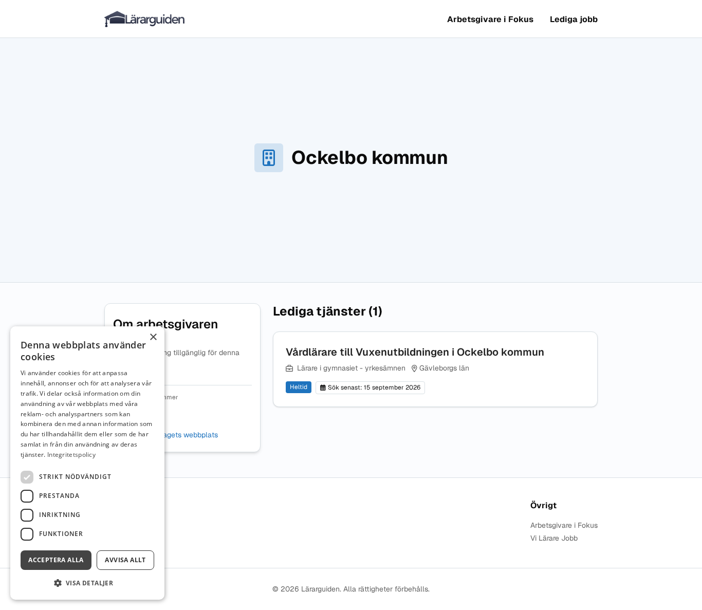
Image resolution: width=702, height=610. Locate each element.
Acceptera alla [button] (56, 560)
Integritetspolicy (71, 454)
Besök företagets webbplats (171, 435)
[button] (87, 583)
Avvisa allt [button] (125, 560)
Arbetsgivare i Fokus (490, 19)
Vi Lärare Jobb (554, 538)
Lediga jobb (574, 19)
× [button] (153, 337)
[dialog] (87, 463)
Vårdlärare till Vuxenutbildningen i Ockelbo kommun (415, 352)
